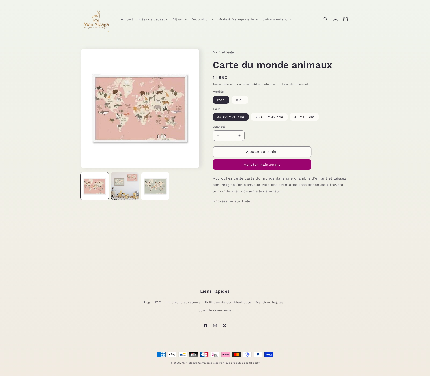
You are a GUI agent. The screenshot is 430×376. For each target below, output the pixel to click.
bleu (240, 100)
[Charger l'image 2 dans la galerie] (125, 186)
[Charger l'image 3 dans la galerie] (155, 186)
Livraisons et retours (183, 302)
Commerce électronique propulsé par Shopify (229, 362)
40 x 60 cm (304, 117)
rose (221, 100)
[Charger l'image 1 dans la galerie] (95, 186)
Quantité (219, 126)
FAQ (158, 302)
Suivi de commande (215, 310)
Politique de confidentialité (228, 302)
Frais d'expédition (248, 84)
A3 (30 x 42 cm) (269, 117)
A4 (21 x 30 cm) (230, 117)
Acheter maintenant (262, 165)
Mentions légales (270, 302)
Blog (146, 302)
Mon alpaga (189, 362)
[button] (179, 19)
